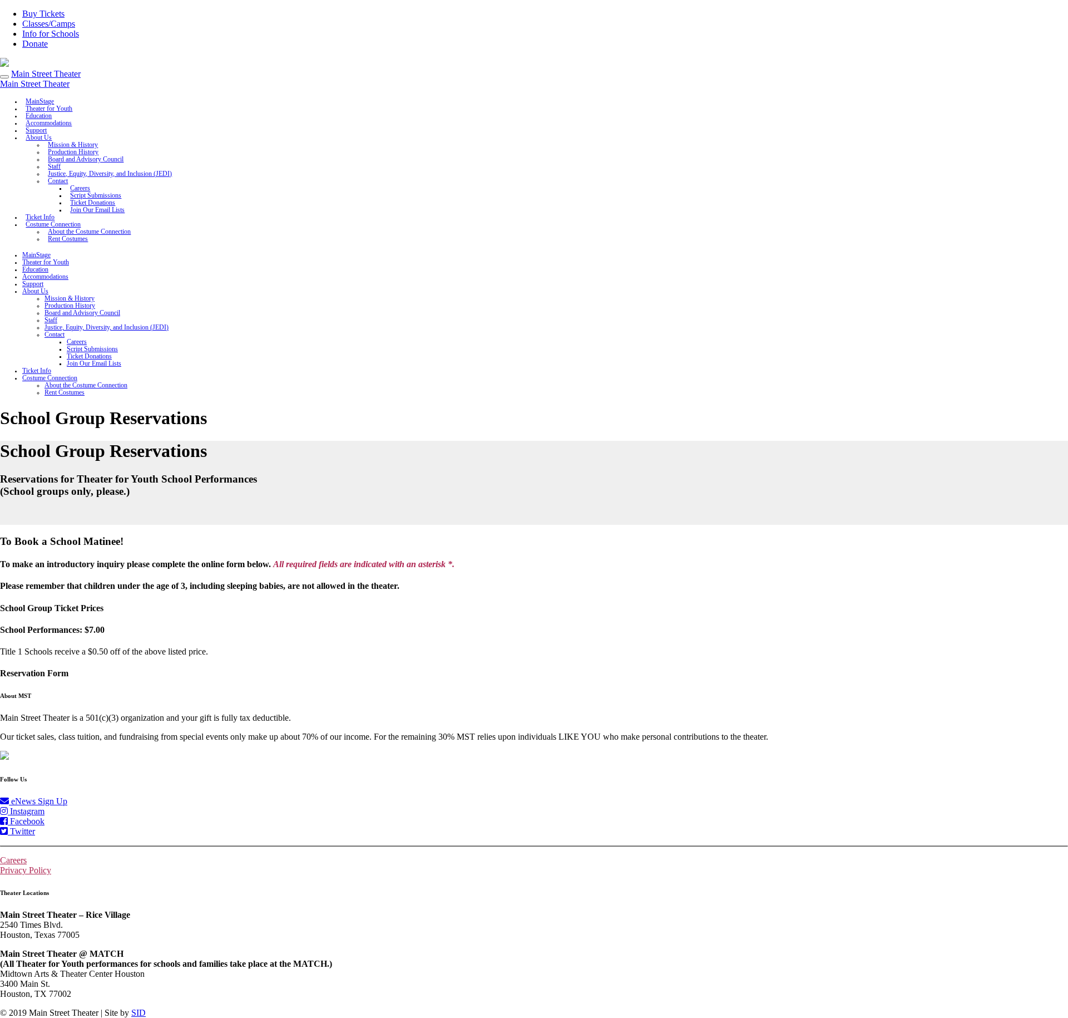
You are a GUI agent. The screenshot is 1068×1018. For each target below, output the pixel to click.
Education (35, 269)
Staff (50, 320)
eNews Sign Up (38, 801)
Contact (58, 181)
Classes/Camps (48, 23)
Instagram (26, 811)
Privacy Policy (25, 870)
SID (138, 1012)
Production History (69, 305)
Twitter (21, 831)
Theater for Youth (45, 262)
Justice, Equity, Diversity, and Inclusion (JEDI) (110, 174)
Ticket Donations (89, 356)
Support (32, 284)
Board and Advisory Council (85, 159)
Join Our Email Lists (97, 210)
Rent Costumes (68, 239)
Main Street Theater (46, 73)
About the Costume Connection (85, 385)
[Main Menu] (4, 76)
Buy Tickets (43, 13)
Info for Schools (50, 33)
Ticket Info (36, 371)
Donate (35, 43)
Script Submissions (92, 349)
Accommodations (45, 277)
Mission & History (69, 298)
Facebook (26, 821)
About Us (39, 137)
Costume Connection (49, 378)
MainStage (36, 255)
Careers (77, 342)
